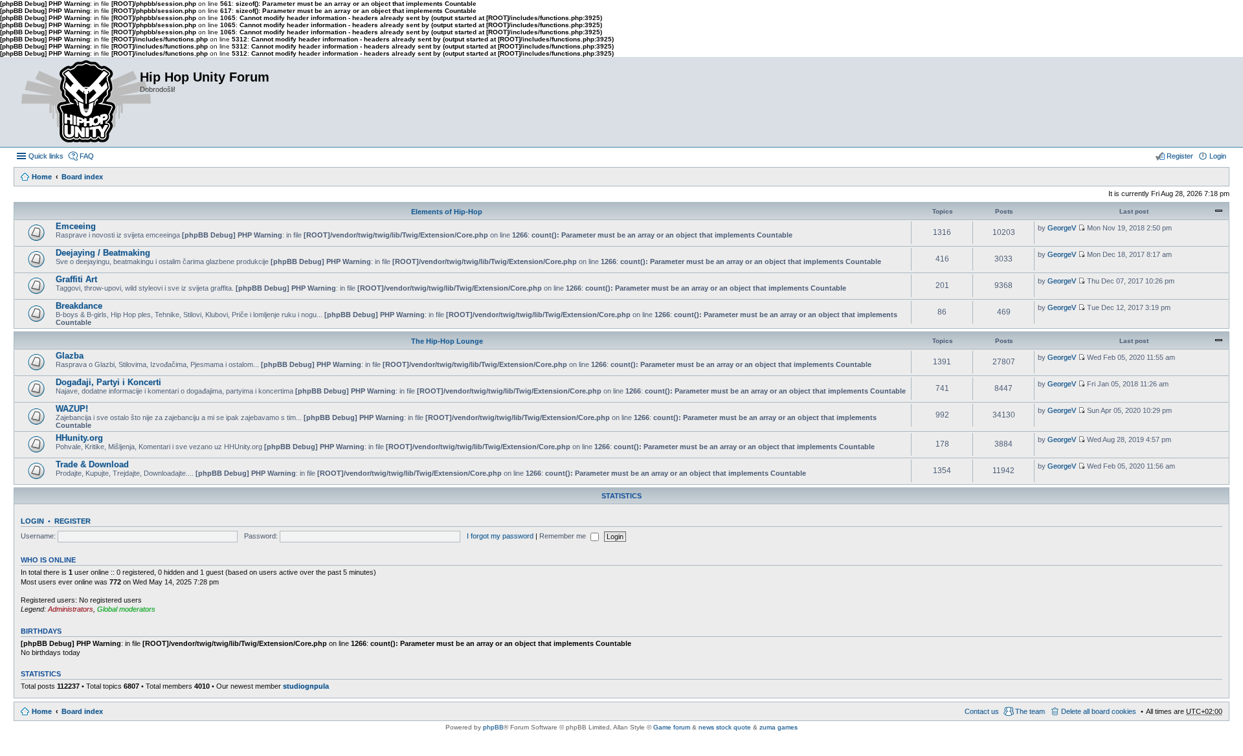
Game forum (671, 727)
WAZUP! (72, 409)
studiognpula (306, 686)
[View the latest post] (1081, 228)
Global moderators (126, 609)
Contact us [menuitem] (982, 711)
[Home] (76, 102)
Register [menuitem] (1180, 156)
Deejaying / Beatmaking (103, 253)
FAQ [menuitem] (87, 156)
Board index (82, 177)
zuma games (778, 727)
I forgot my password (500, 536)
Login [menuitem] (1217, 156)
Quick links (45, 156)
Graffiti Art (76, 279)
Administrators (70, 609)
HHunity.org (79, 438)
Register (72, 521)
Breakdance (79, 306)
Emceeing (76, 226)
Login (32, 521)
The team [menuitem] (1030, 711)
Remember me (563, 536)
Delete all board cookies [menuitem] (1098, 711)
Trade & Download (92, 464)
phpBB (493, 727)
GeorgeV (1061, 228)
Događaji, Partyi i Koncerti (108, 382)
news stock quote (725, 727)
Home (42, 177)
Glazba (70, 356)
